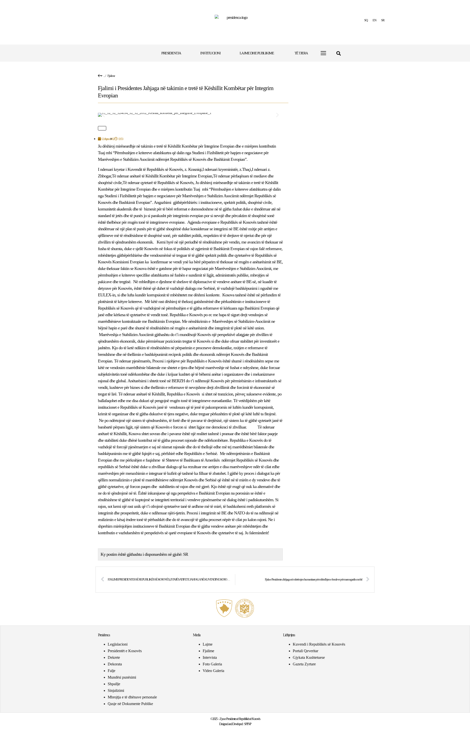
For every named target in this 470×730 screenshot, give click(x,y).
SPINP (247, 724)
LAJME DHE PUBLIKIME (257, 53)
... (104, 76)
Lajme (207, 644)
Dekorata (115, 664)
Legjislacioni (118, 644)
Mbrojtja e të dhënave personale (132, 697)
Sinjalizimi (116, 690)
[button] (338, 53)
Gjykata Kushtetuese (309, 657)
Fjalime (111, 76)
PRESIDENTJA (171, 53)
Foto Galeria (212, 664)
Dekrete (114, 657)
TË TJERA (301, 53)
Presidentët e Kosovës (125, 651)
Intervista (210, 657)
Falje (111, 671)
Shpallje (114, 684)
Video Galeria (213, 671)
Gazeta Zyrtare (304, 664)
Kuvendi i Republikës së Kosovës (319, 644)
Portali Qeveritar (305, 651)
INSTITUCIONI (210, 53)
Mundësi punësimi (122, 677)
